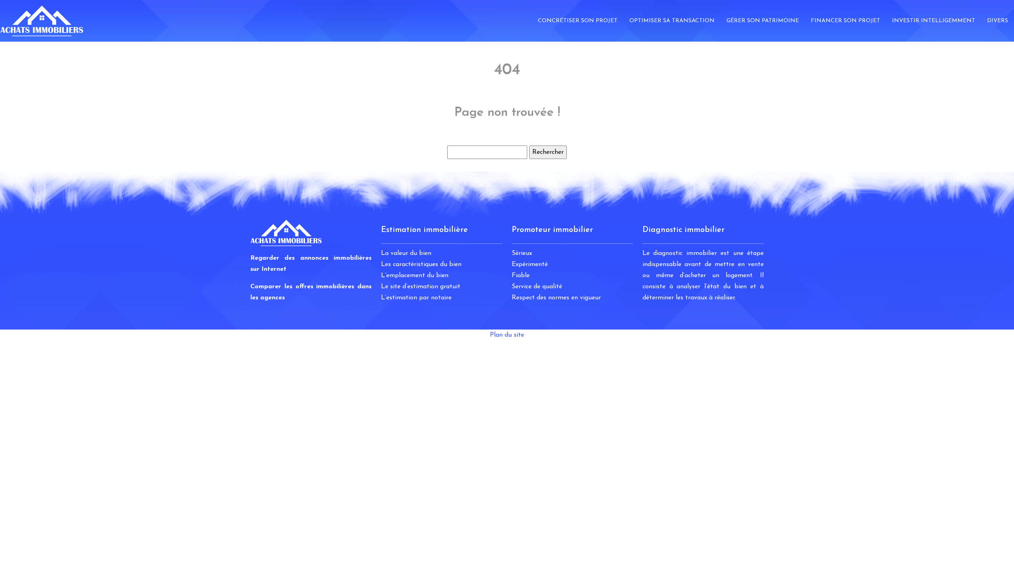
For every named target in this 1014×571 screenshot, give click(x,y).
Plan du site (507, 335)
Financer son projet (845, 21)
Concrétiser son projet (578, 21)
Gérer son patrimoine (762, 21)
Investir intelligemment (933, 21)
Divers (997, 21)
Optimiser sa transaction (672, 21)
